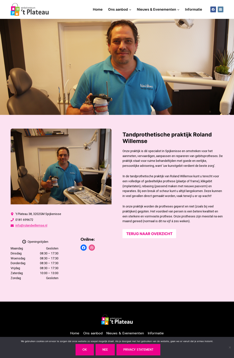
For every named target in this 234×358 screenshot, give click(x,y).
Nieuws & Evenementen (125, 333)
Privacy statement (138, 349)
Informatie (193, 9)
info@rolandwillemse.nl (31, 225)
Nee (105, 349)
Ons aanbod (93, 333)
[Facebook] (213, 9)
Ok (84, 349)
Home (98, 9)
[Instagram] (220, 9)
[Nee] (229, 347)
